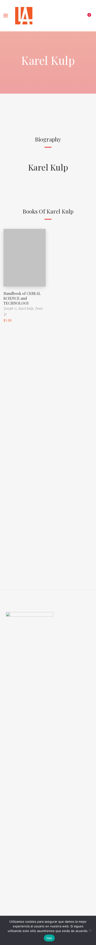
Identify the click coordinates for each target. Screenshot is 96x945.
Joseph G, (10, 308)
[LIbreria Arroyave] (23, 15)
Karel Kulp (48, 167)
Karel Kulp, (26, 308)
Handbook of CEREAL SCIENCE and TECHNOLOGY (22, 298)
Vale (49, 938)
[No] (90, 930)
